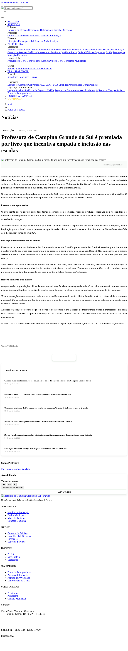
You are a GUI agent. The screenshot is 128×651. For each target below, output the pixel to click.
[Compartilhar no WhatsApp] (47, 346)
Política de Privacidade (18, 577)
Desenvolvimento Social (72, 49)
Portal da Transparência (19, 572)
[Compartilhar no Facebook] (39, 346)
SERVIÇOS (13, 24)
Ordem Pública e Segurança (91, 52)
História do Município (18, 512)
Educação (119, 49)
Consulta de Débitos (17, 30)
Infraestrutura (44, 52)
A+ (3, 484)
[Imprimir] (24, 346)
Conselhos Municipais (75, 60)
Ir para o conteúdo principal (14, 2)
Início (10, 104)
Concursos (24, 77)
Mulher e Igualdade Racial (64, 52)
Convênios (33, 84)
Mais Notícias (65, 357)
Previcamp (12, 593)
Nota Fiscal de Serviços (60, 30)
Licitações (12, 41)
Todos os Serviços (16, 541)
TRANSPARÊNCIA (18, 71)
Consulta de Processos (18, 35)
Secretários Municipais (40, 68)
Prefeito (11, 68)
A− (9, 484)
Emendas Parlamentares (70, 84)
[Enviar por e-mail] (32, 346)
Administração (14, 49)
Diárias (33, 77)
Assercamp (12, 596)
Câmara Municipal (16, 598)
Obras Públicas (90, 84)
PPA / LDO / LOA (48, 84)
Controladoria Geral (37, 60)
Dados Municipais (16, 515)
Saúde (109, 52)
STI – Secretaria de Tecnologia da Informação (101, 649)
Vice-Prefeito (22, 68)
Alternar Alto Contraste (12, 487)
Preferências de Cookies (65, 649)
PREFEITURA (15, 44)
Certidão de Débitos (38, 30)
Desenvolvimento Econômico (45, 49)
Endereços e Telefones (29, 41)
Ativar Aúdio (64, 492)
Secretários (12, 559)
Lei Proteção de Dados (18, 580)
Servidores (12, 77)
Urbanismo (22, 55)
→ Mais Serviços (49, 41)
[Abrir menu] (2, 17)
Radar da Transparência (110, 90)
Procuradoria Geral (16, 60)
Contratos (23, 84)
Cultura (26, 49)
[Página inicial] (25, 495)
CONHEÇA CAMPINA (19, 96)
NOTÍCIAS (13, 21)
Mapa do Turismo (16, 518)
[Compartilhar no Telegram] (54, 346)
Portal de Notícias (16, 109)
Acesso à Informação (51, 35)
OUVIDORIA (14, 98)
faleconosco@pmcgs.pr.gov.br (16, 624)
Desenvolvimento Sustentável (99, 49)
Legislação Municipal (18, 90)
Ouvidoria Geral (55, 60)
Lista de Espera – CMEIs (41, 90)
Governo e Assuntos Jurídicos (22, 52)
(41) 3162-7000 (9, 619)
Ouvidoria (35, 35)
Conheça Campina (16, 520)
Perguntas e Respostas (66, 90)
